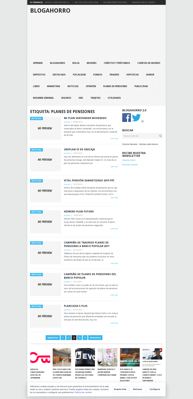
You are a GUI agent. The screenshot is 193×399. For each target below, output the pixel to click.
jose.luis (67, 122)
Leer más (114, 138)
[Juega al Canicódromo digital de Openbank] (40, 357)
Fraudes (114, 74)
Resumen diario (128, 160)
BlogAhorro (50, 11)
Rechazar (137, 389)
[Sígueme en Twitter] (136, 121)
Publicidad (141, 86)
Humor (150, 74)
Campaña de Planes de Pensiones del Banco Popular (90, 276)
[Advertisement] (98, 38)
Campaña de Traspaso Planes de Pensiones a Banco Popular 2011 (87, 244)
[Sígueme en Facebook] (126, 121)
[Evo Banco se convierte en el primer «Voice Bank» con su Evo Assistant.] (130, 357)
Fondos (97, 74)
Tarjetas (95, 98)
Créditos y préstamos (117, 63)
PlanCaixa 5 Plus (75, 305)
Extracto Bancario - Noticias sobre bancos (140, 144)
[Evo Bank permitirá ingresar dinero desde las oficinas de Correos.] (85, 357)
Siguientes (52, 337)
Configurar (155, 389)
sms (81, 98)
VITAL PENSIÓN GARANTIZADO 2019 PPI (89, 180)
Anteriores (95, 337)
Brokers (91, 63)
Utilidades (114, 98)
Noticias (73, 86)
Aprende (38, 63)
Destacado (59, 74)
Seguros (66, 98)
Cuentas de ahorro (148, 63)
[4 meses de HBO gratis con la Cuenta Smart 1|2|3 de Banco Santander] (152, 357)
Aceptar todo (120, 389)
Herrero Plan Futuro (79, 211)
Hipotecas (132, 74)
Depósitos (39, 74)
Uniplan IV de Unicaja (79, 149)
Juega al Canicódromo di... (58, 2)
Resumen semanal (43, 98)
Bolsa (75, 63)
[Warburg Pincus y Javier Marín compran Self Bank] (107, 357)
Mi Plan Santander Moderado (85, 118)
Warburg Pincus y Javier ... (144, 2)
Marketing (53, 86)
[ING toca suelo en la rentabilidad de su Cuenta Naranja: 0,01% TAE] (62, 357)
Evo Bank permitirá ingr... (115, 2)
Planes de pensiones (115, 86)
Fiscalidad (79, 74)
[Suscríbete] (142, 121)
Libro (36, 86)
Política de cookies (83, 392)
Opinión (91, 86)
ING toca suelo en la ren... (86, 2)
